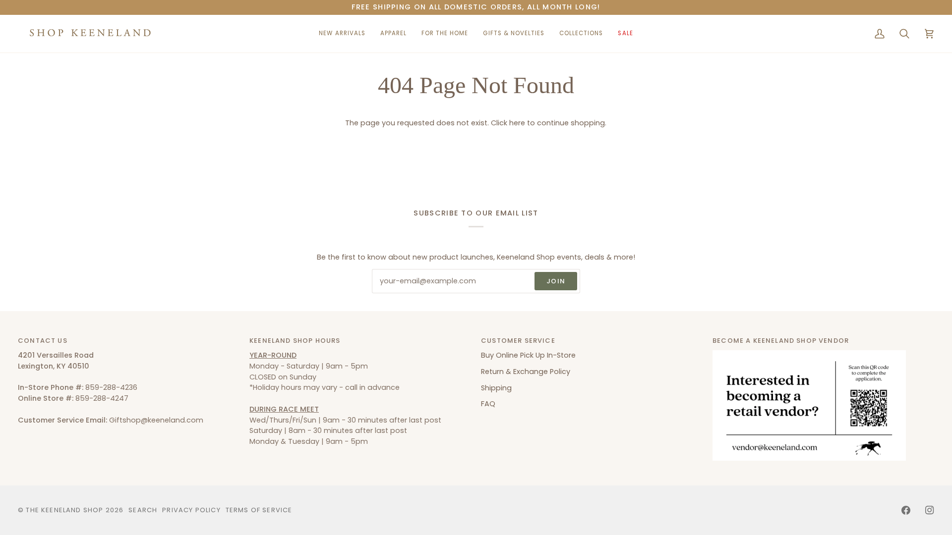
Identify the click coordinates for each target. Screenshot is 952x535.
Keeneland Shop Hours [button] (294, 340)
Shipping (496, 388)
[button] (393, 34)
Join (555, 281)
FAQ (488, 404)
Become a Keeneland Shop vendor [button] (781, 340)
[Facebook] (905, 510)
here (517, 123)
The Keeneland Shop (64, 510)
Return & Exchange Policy (525, 371)
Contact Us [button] (42, 340)
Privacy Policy (191, 510)
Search (142, 510)
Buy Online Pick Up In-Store (528, 355)
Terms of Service (259, 510)
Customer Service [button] (518, 340)
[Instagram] (929, 510)
